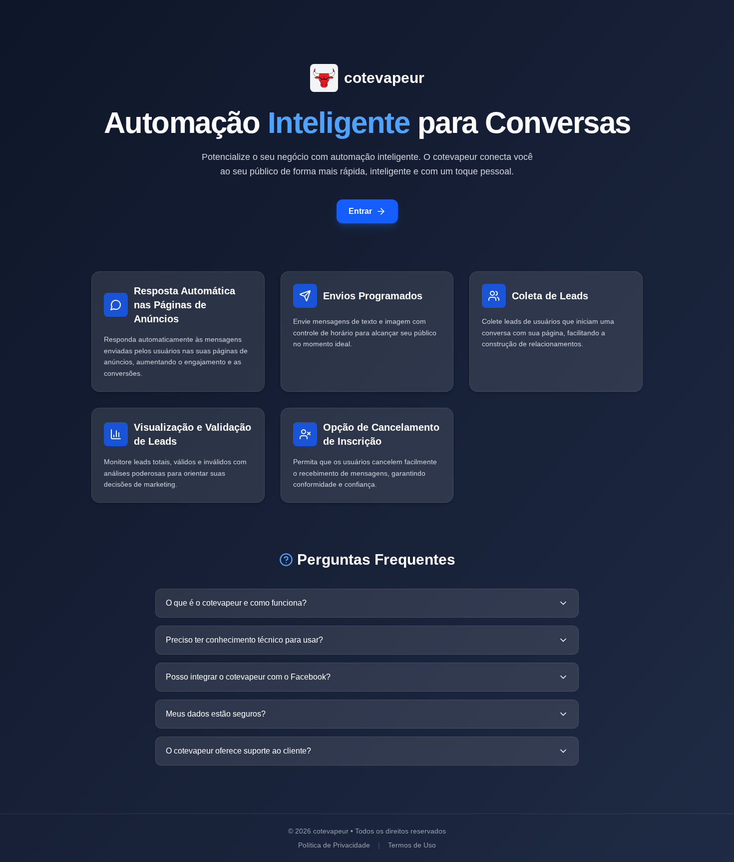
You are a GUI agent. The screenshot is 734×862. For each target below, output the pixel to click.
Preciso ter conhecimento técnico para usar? (244, 640)
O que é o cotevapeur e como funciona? (236, 603)
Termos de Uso (412, 845)
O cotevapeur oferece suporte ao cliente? (238, 751)
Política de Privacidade (334, 845)
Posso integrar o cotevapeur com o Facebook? (248, 677)
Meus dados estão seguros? (216, 714)
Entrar (360, 211)
